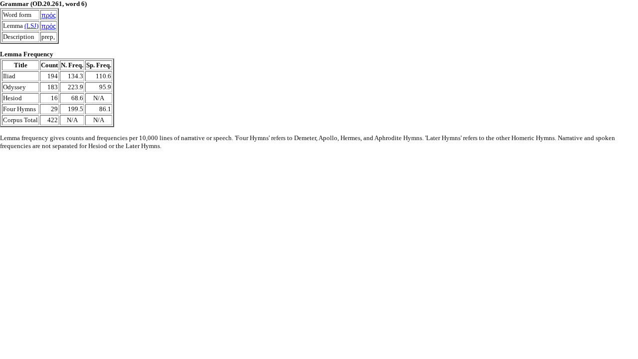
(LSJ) (31, 25)
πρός (48, 15)
